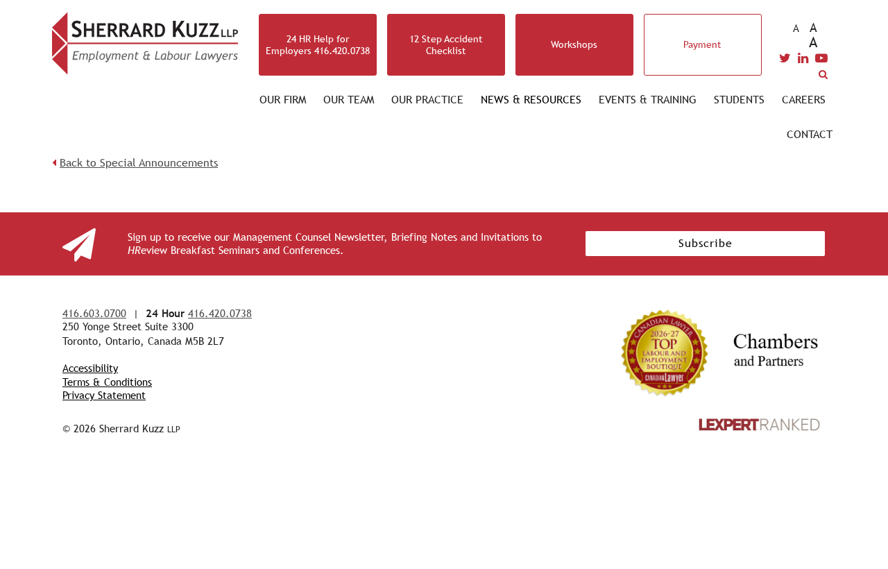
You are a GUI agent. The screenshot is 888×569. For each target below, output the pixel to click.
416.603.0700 (94, 313)
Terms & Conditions (107, 382)
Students (739, 99)
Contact (809, 134)
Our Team (348, 99)
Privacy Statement (104, 395)
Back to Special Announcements (139, 162)
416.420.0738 (220, 313)
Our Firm (282, 99)
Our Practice (427, 99)
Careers (804, 99)
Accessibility (90, 368)
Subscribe (705, 243)
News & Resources (531, 99)
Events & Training (648, 99)
